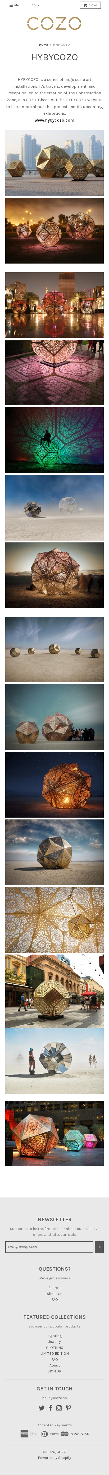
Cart (92, 5)
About (54, 1365)
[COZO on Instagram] (59, 1408)
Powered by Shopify (54, 1457)
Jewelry (54, 1341)
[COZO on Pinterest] (68, 1408)
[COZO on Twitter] (41, 1408)
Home (43, 45)
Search (54, 1287)
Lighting (55, 1336)
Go (99, 1247)
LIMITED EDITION (54, 1353)
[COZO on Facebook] (50, 1408)
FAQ (54, 1299)
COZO (61, 1452)
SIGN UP (54, 1371)
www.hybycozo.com (54, 120)
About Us (54, 1294)
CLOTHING (54, 1347)
